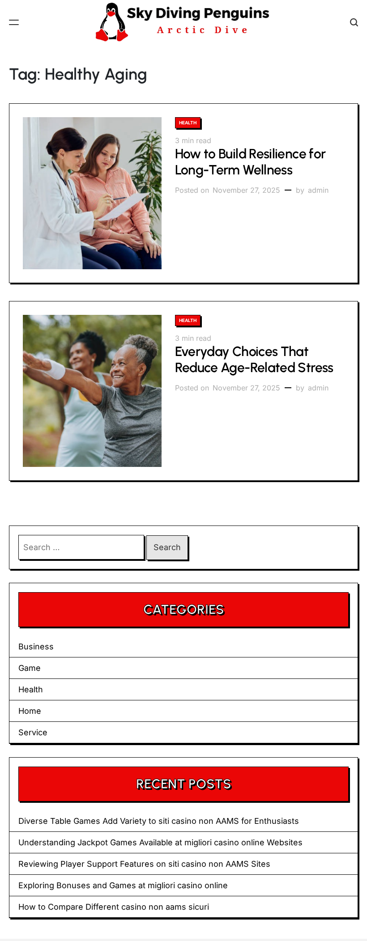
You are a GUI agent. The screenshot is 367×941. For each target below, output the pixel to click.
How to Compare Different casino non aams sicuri (113, 906)
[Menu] (14, 22)
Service (32, 732)
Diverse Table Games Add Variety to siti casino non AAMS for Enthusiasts (158, 821)
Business (36, 646)
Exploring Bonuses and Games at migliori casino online (123, 885)
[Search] (354, 22)
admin (318, 190)
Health (187, 122)
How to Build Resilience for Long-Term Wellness (250, 161)
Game (29, 668)
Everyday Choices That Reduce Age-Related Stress (254, 359)
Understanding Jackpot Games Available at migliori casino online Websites (160, 842)
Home (29, 711)
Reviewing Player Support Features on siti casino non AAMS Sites (144, 864)
